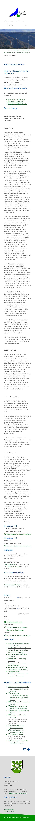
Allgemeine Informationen (16, 99)
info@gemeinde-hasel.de (19, 793)
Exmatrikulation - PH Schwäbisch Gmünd (17, 727)
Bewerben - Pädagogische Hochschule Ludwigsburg (18, 707)
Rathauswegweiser (10, 55)
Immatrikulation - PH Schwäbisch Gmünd (17, 731)
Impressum (13, 21)
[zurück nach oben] (28, 750)
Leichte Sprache (9, 811)
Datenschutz (21, 21)
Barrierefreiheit (9, 809)
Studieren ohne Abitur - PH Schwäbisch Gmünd (19, 742)
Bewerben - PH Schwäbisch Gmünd (19, 712)
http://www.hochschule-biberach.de (18, 635)
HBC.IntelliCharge (10, 564)
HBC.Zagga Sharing (13, 566)
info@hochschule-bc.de (14, 622)
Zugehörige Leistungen (15, 102)
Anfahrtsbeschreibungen (12, 585)
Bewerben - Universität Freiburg (18, 716)
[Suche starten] (25, 25)
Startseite (16, 50)
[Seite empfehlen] (24, 750)
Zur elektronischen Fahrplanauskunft (19, 534)
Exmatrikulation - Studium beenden (19, 648)
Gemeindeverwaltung (22, 52)
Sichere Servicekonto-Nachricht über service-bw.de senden (17, 628)
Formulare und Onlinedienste (17, 104)
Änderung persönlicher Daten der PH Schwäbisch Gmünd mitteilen (19, 689)
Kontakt (7, 21)
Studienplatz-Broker (17, 734)
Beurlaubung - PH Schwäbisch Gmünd (20, 703)
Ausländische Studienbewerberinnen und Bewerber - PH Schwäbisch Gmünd (19, 696)
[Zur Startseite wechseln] (17, 12)
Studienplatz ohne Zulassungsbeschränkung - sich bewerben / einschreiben (18, 674)
